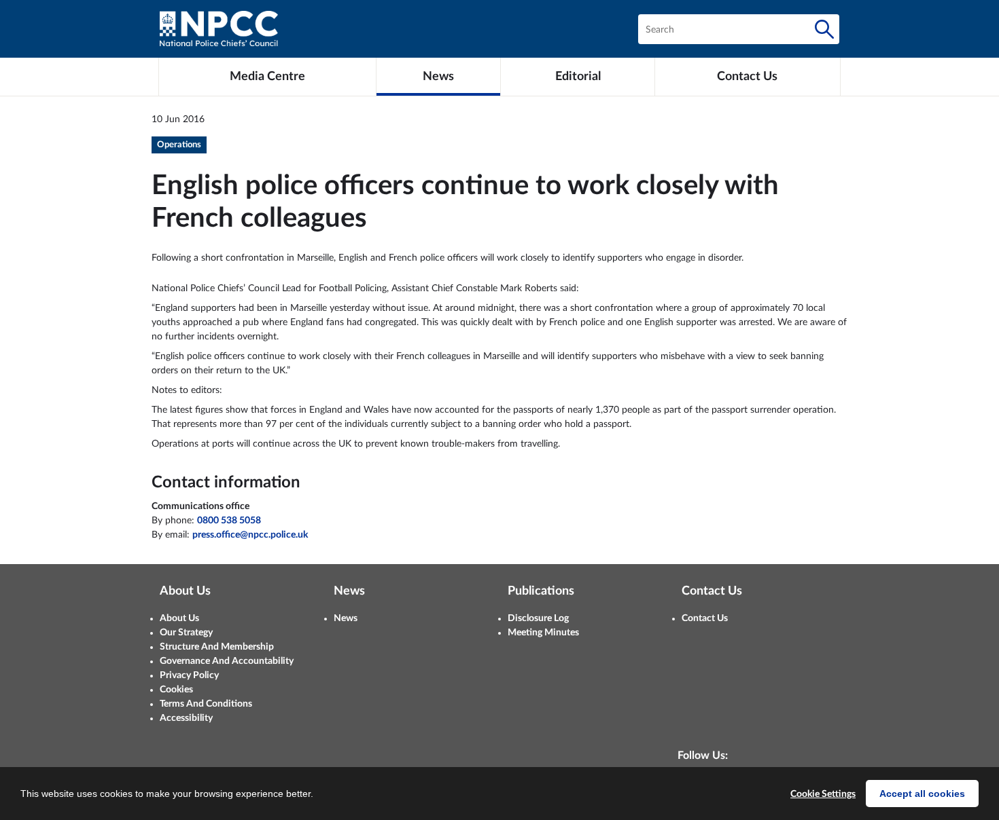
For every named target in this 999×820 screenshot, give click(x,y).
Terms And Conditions (206, 704)
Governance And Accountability (227, 661)
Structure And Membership (217, 647)
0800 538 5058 (229, 520)
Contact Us (705, 618)
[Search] (824, 29)
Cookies (176, 689)
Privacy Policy (189, 675)
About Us (179, 618)
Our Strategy (186, 632)
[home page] (219, 29)
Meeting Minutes (543, 632)
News (345, 618)
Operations (179, 145)
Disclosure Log (538, 618)
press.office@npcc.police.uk (250, 535)
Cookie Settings (823, 794)
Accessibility (186, 718)
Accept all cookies (922, 793)
